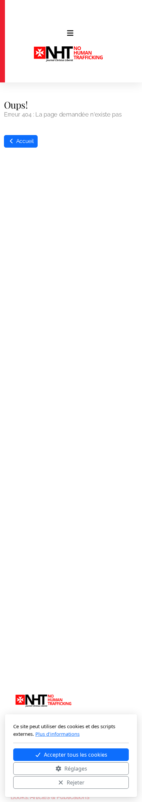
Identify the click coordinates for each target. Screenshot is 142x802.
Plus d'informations (57, 734)
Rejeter (76, 782)
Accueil (24, 141)
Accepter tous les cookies (75, 754)
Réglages (75, 768)
